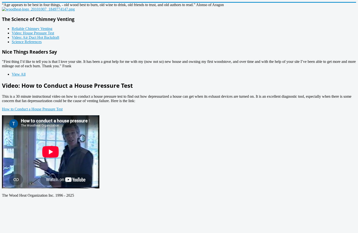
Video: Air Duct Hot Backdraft (35, 37)
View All (19, 74)
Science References (27, 42)
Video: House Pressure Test (33, 33)
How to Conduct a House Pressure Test (32, 109)
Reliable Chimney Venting (32, 29)
